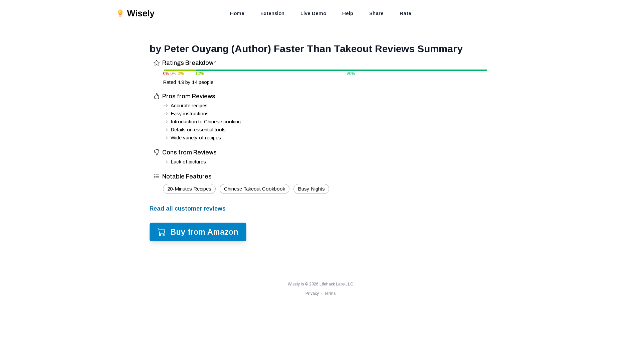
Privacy (312, 293)
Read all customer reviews (188, 208)
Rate (405, 13)
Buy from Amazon (204, 231)
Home (237, 13)
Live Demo (313, 13)
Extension (272, 13)
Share (376, 13)
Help (347, 13)
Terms (330, 293)
